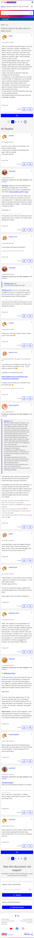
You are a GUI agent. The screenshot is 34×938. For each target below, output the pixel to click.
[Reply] (30, 109)
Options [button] (3, 25)
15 (5, 842)
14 (5, 808)
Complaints (4, 922)
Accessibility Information (26, 921)
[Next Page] (25, 121)
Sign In (32, 2)
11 (5, 648)
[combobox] (15, 13)
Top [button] (18, 916)
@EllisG (6, 421)
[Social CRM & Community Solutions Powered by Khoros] (28, 934)
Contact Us (30, 922)
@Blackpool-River (9, 673)
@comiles (5, 185)
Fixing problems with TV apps (18, 192)
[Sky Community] (10, 2)
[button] (31, 35)
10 (5, 602)
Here (9, 517)
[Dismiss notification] (32, 6)
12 (5, 723)
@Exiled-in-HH (8, 283)
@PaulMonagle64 (7, 782)
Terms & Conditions (28, 919)
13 (5, 757)
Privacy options (5, 919)
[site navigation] (2, 2)
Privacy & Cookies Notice (7, 921)
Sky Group (4, 924)
